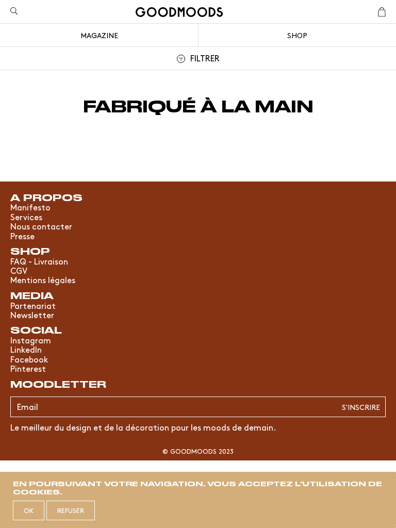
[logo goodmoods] (179, 13)
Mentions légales (42, 279)
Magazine (99, 35)
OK (29, 510)
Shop (297, 35)
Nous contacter (41, 226)
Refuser (70, 510)
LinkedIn (26, 349)
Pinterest (28, 368)
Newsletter (32, 314)
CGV (18, 270)
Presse (22, 235)
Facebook (29, 359)
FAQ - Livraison (39, 261)
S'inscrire (361, 407)
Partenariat (33, 305)
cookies (36, 491)
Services (26, 216)
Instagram (30, 339)
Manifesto (30, 206)
